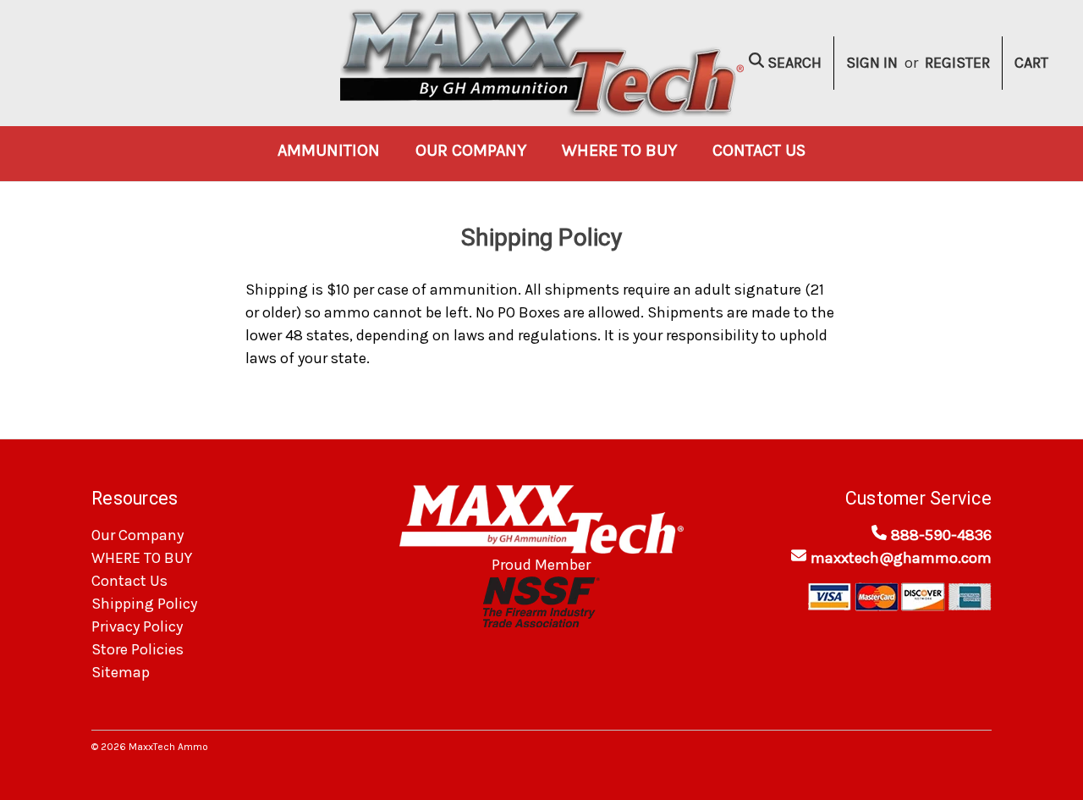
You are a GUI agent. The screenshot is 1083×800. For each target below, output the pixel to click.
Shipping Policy (144, 603)
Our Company (470, 150)
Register (957, 62)
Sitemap (120, 672)
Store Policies (137, 649)
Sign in (872, 62)
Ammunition (329, 150)
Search (793, 62)
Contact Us (758, 150)
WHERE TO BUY (619, 150)
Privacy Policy (137, 626)
